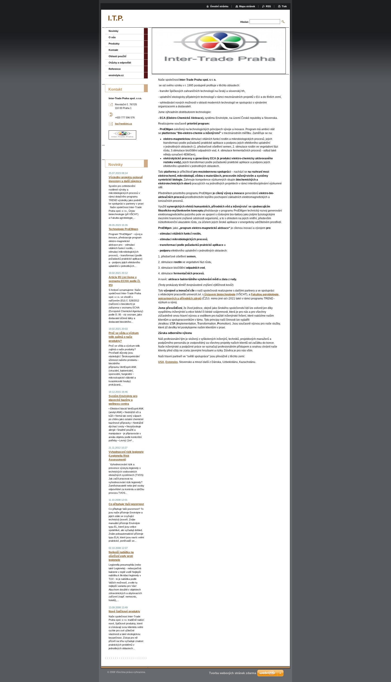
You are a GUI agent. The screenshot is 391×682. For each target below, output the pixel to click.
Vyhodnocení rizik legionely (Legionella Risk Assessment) (126, 455)
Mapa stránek (247, 6)
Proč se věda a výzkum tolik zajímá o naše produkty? (124, 337)
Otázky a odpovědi (120, 62)
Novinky (113, 31)
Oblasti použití (117, 56)
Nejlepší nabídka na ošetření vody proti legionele (121, 556)
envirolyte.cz (116, 75)
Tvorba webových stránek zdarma (232, 673)
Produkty (114, 43)
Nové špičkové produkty (124, 611)
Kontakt (113, 50)
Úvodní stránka (219, 6)
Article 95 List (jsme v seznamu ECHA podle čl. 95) (124, 281)
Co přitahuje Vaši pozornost (126, 504)
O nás (112, 37)
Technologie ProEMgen (123, 229)
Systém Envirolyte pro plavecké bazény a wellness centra (123, 400)
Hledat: (244, 22)
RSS (268, 6)
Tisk (284, 6)
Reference (115, 69)
